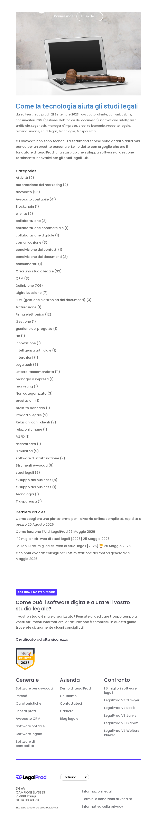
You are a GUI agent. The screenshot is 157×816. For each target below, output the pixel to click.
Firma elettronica (30, 314)
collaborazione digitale (35, 235)
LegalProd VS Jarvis (120, 715)
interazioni (24, 357)
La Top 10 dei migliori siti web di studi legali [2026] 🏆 (59, 546)
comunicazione (120, 114)
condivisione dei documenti (39, 256)
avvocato (88, 114)
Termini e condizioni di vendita (107, 799)
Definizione (25, 285)
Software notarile (30, 726)
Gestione (23, 321)
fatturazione (26, 307)
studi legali (49, 131)
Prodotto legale (118, 126)
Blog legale (69, 718)
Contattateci (71, 703)
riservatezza (26, 444)
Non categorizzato (31, 393)
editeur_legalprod (35, 114)
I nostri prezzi (26, 711)
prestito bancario (91, 126)
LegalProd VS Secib (120, 708)
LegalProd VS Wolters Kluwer (121, 733)
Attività (22, 177)
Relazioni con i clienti (33, 422)
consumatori (25, 120)
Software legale (29, 734)
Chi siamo (68, 696)
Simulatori (24, 451)
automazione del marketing (39, 184)
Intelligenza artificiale (33, 350)
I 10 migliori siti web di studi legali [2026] (49, 538)
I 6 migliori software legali (120, 690)
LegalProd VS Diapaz (121, 723)
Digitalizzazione (28, 292)
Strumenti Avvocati (32, 465)
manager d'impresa (62, 126)
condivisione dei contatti (36, 249)
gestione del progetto (34, 328)
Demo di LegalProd (75, 688)
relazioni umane (27, 131)
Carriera (67, 711)
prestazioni (25, 400)
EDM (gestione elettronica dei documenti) (67, 120)
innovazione (109, 120)
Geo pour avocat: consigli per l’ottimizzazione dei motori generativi (71, 553)
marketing (24, 386)
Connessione (63, 16)
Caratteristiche (28, 703)
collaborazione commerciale (40, 228)
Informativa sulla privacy (102, 806)
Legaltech (38, 126)
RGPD (20, 436)
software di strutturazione (37, 458)
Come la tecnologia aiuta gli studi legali (77, 105)
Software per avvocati (34, 688)
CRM (19, 278)
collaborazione (28, 220)
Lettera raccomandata (35, 371)
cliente (102, 114)
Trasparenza (86, 131)
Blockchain (25, 206)
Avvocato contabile (32, 199)
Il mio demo (90, 16)
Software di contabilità (25, 743)
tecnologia (67, 131)
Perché (21, 696)
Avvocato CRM (28, 718)
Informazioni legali (97, 791)
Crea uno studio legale (35, 271)
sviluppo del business (33, 480)
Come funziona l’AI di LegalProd (42, 531)
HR (18, 336)
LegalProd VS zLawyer (121, 700)
